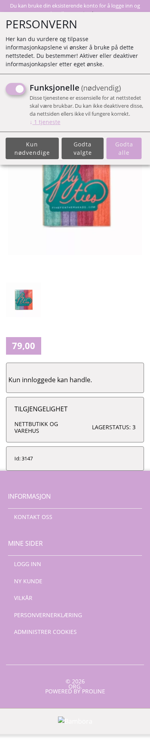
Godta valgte (83, 148)
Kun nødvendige (32, 148)
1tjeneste (45, 122)
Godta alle (124, 148)
